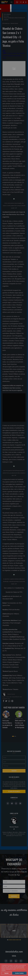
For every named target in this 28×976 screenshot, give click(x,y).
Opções (6, 973)
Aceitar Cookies (19, 973)
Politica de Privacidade (20, 969)
